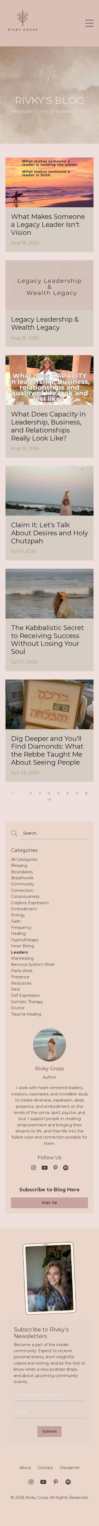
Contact (45, 1467)
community (22, 884)
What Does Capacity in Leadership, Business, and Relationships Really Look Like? (48, 426)
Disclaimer (70, 1467)
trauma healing (26, 1014)
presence (20, 976)
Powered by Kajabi (49, 1511)
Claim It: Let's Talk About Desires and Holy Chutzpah (49, 533)
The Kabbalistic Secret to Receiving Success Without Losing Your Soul (47, 640)
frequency (21, 927)
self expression (25, 995)
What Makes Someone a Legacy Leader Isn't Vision (48, 225)
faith (16, 921)
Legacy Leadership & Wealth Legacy (45, 323)
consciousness (25, 896)
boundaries (22, 871)
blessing (19, 865)
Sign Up (49, 1202)
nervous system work (32, 964)
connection (22, 890)
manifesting (22, 958)
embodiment (24, 908)
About (25, 1467)
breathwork (22, 877)
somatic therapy (27, 1001)
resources (21, 983)
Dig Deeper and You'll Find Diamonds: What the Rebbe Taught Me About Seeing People (47, 750)
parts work (21, 970)
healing (18, 933)
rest (15, 989)
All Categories (24, 859)
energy (18, 915)
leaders (19, 952)
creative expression (30, 902)
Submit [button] (49, 1431)
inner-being (22, 945)
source (17, 1007)
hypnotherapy (24, 939)
